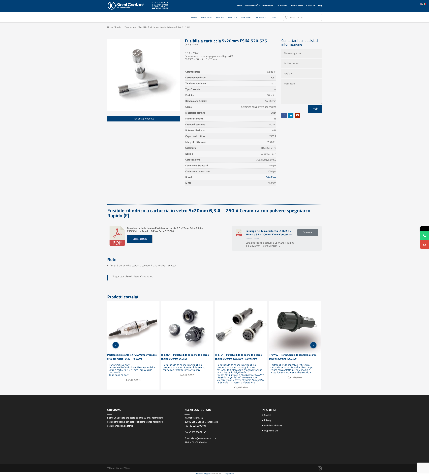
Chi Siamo (260, 17)
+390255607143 (197, 432)
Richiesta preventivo (143, 118)
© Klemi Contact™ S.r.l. (118, 468)
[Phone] (424, 235)
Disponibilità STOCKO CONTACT (259, 5)
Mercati (232, 17)
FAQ (320, 5)
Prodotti (206, 17)
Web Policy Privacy (273, 425)
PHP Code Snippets (203, 473)
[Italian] (424, 4)
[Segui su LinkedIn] (290, 115)
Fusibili (142, 27)
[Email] (424, 244)
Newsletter (297, 5)
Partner (246, 17)
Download (283, 5)
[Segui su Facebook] (284, 115)
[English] (421, 4)
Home (194, 17)
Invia (315, 108)
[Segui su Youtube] (297, 115)
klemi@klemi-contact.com (204, 438)
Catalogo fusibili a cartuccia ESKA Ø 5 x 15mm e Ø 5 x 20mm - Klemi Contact (268, 232)
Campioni (310, 5)
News (239, 5)
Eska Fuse (271, 177)
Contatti (274, 17)
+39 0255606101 (197, 425)
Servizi (220, 17)
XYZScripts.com (228, 473)
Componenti (131, 27)
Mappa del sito (271, 430)
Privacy (267, 420)
